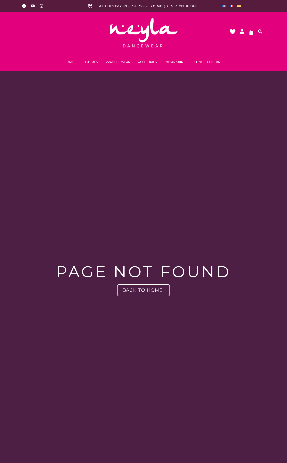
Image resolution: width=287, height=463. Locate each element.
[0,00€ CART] (251, 32)
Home (69, 62)
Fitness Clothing (208, 62)
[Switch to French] (231, 5)
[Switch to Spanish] (239, 5)
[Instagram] (41, 6)
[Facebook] (24, 6)
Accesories (147, 62)
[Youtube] (33, 6)
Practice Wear (118, 62)
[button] (260, 31)
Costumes (90, 62)
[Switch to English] (224, 5)
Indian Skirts (175, 62)
